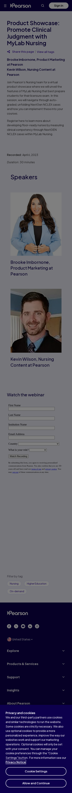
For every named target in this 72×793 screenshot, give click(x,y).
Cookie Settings (36, 771)
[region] (36, 749)
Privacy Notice (16, 762)
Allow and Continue (36, 783)
